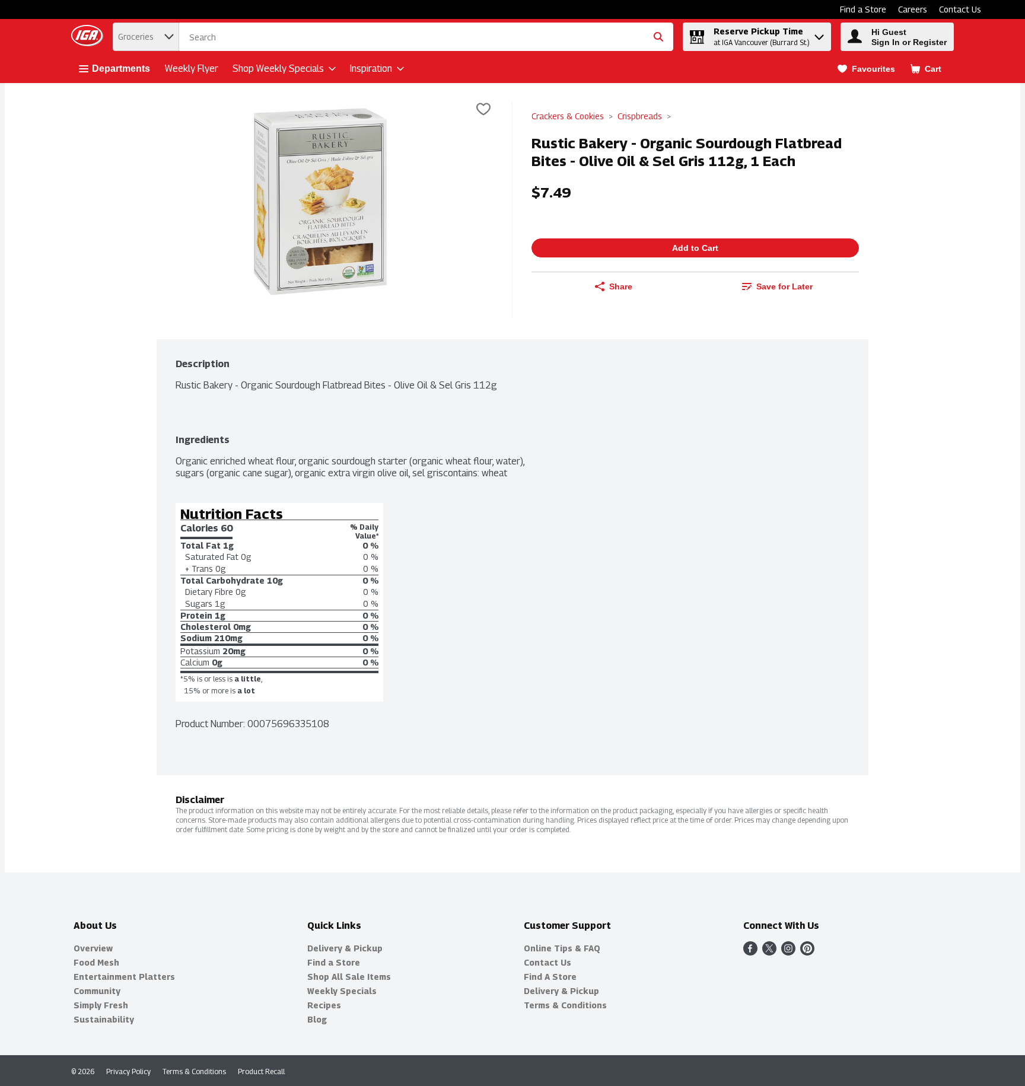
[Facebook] (750, 952)
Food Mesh (96, 962)
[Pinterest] (807, 952)
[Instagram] (788, 952)
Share (620, 286)
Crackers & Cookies (567, 116)
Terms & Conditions (565, 1005)
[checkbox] (483, 110)
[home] (89, 37)
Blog (317, 1019)
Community (97, 991)
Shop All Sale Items (349, 977)
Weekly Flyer (191, 68)
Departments (121, 68)
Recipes (324, 1005)
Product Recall (261, 1071)
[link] (866, 69)
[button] (819, 34)
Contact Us (960, 9)
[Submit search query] (658, 36)
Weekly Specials (342, 991)
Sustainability (104, 1019)
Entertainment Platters (124, 977)
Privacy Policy (128, 1071)
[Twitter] (769, 952)
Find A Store (550, 977)
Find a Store (863, 9)
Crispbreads (639, 116)
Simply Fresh (101, 1005)
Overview (93, 948)
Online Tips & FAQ (562, 948)
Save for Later (784, 286)
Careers (912, 9)
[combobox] (426, 37)
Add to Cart (695, 248)
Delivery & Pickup (345, 948)
